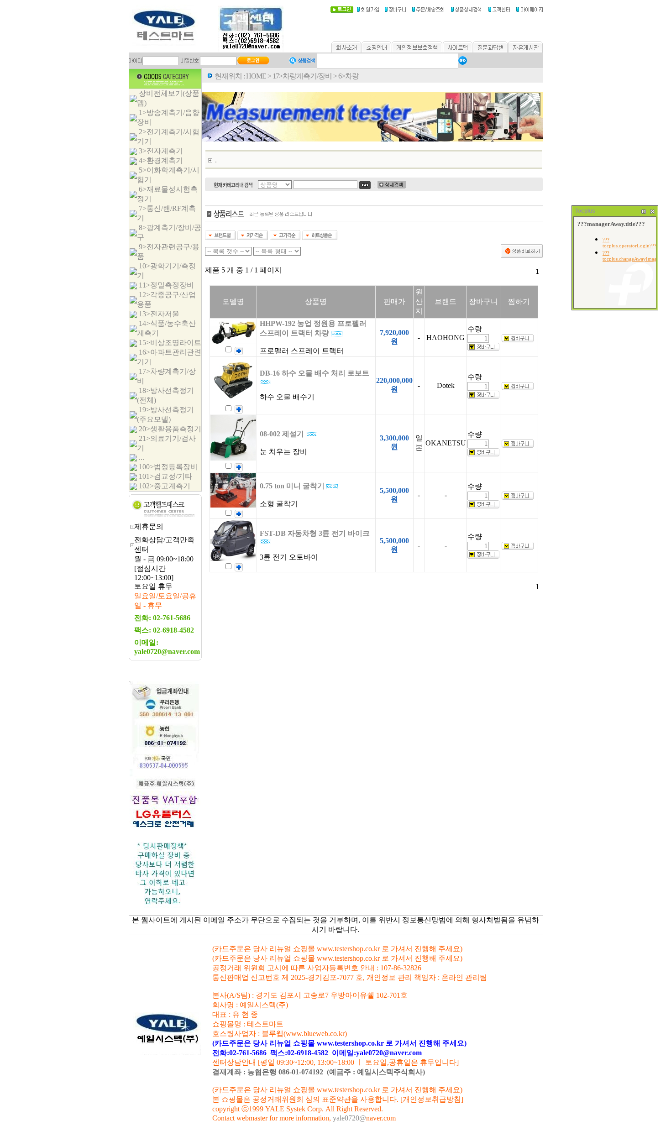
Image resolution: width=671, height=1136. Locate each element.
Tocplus (585, 211)
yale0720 (346, 1118)
